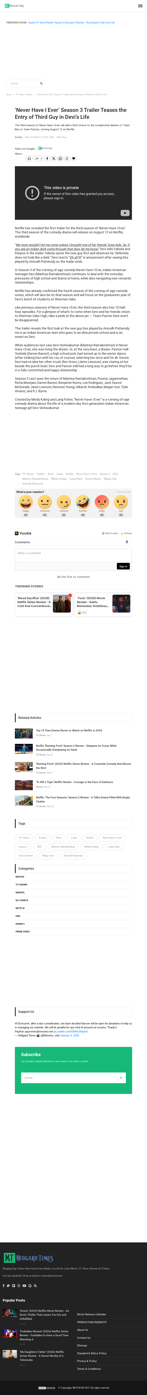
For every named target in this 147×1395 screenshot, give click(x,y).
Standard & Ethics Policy (91, 1353)
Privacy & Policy (87, 1361)
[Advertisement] (73, 53)
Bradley (19, 137)
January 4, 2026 (69, 1035)
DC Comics (22, 900)
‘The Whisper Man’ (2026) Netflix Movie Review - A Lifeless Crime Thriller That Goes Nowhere (80, 22)
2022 (115, 473)
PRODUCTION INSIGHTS (91, 1322)
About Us (82, 1330)
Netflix (70, 473)
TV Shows (28, 473)
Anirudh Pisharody (32, 483)
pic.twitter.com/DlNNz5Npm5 (71, 1031)
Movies (39, 787)
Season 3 (105, 473)
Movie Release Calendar (91, 1314)
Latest (59, 473)
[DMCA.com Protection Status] (47, 1387)
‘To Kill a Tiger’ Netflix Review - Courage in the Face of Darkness (74, 782)
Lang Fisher (76, 478)
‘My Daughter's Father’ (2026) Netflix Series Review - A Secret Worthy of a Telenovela (42, 1356)
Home (8, 94)
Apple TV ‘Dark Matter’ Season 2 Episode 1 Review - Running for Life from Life (71, 26)
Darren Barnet (93, 478)
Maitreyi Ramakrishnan (35, 478)
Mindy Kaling (59, 478)
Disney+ (20, 924)
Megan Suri (110, 478)
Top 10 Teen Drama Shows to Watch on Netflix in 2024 (69, 730)
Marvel (20, 892)
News (51, 473)
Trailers (41, 473)
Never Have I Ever (86, 473)
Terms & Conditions (89, 1369)
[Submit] (121, 1077)
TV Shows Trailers (24, 94)
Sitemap (82, 1345)
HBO (18, 916)
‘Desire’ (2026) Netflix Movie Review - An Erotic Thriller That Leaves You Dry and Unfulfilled (44, 1314)
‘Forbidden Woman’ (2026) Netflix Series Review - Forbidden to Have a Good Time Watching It (44, 1335)
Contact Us (84, 1337)
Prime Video (23, 931)
